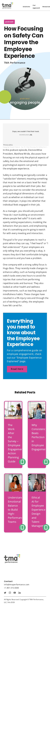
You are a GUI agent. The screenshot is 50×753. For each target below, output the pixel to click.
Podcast (9, 21)
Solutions (26, 7)
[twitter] (5, 593)
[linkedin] (20, 593)
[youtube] (15, 593)
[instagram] (10, 593)
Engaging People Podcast (11, 147)
